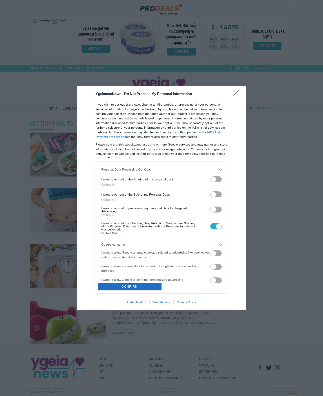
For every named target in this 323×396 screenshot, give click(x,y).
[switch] (216, 179)
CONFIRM (130, 286)
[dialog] (161, 198)
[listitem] (161, 169)
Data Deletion (136, 302)
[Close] (237, 94)
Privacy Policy (186, 302)
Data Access (161, 302)
